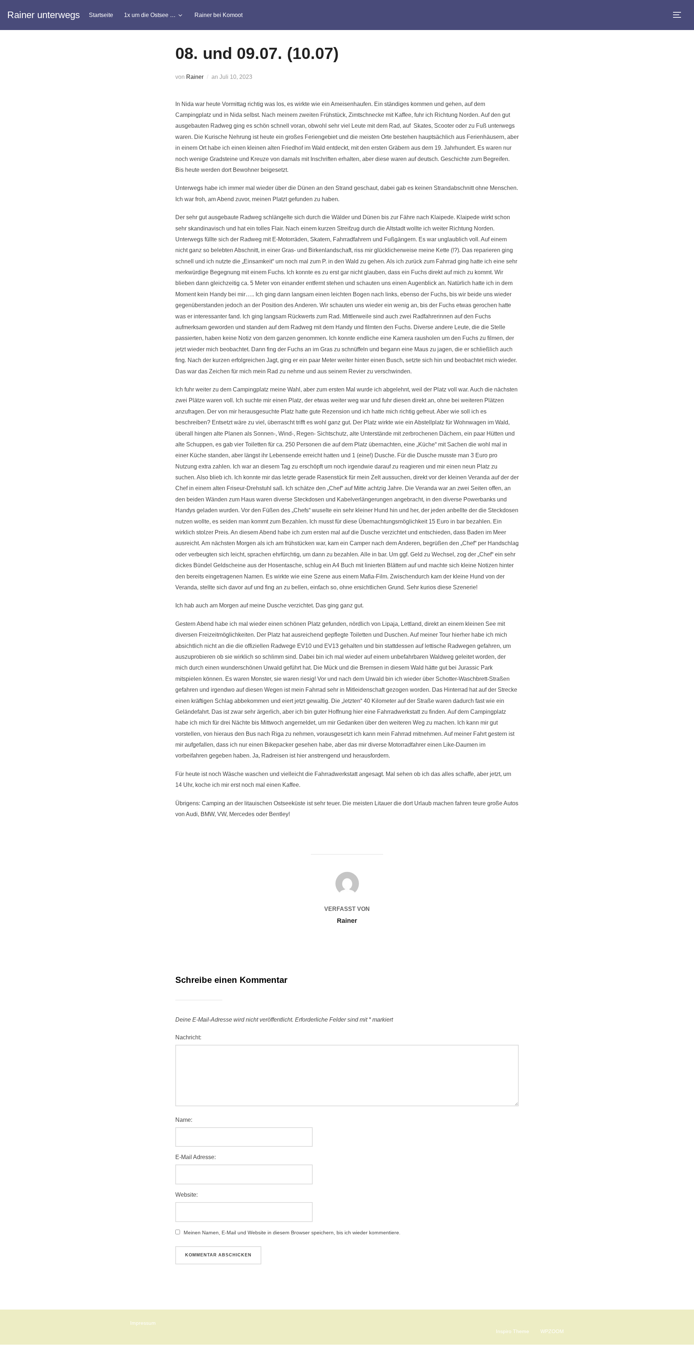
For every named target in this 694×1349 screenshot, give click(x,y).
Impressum (143, 1323)
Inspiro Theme (512, 1331)
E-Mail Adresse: (195, 1157)
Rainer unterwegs (43, 14)
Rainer (195, 77)
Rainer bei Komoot (218, 15)
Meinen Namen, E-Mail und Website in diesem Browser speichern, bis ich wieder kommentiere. (292, 1232)
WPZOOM (552, 1331)
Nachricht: (188, 1037)
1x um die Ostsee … (150, 15)
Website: (186, 1195)
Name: (183, 1120)
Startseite (101, 15)
